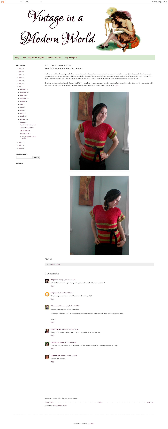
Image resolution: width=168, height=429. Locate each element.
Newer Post (49, 402)
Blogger (92, 423)
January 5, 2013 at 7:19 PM (68, 342)
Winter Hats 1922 (25, 133)
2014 (20, 83)
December (23, 89)
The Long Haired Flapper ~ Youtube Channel (42, 57)
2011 (20, 145)
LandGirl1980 (55, 355)
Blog (17, 57)
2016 (20, 77)
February (23, 119)
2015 (20, 80)
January (22, 122)
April (22, 113)
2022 (20, 68)
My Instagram (71, 57)
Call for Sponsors (25, 130)
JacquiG (53, 293)
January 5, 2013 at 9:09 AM (65, 293)
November (23, 92)
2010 (20, 148)
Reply (52, 286)
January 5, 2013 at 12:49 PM (71, 306)
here (116, 85)
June (21, 107)
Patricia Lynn (55, 342)
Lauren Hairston (56, 329)
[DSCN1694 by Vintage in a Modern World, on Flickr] (99, 216)
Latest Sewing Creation (27, 128)
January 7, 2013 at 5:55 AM (68, 355)
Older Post (150, 402)
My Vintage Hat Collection (28, 125)
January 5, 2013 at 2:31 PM (70, 329)
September (23, 98)
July (21, 104)
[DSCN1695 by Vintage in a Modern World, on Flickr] (99, 131)
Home (99, 402)
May (21, 110)
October (22, 95)
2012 (20, 142)
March (22, 116)
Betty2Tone (54, 280)
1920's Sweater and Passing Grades (28, 137)
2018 (20, 71)
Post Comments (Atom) (60, 406)
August (22, 101)
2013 (20, 86)
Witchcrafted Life (56, 306)
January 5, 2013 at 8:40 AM (67, 280)
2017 (20, 74)
